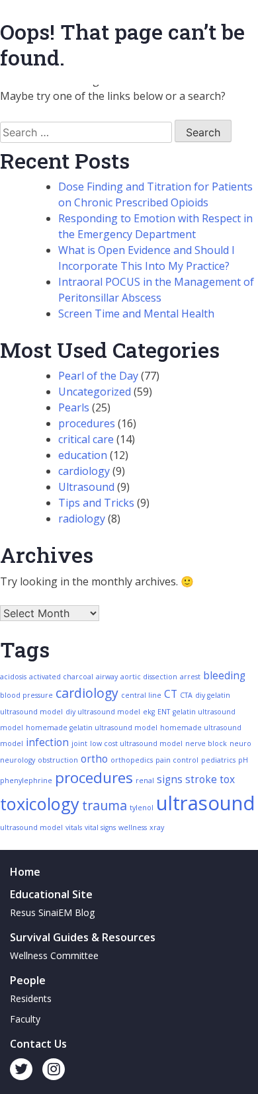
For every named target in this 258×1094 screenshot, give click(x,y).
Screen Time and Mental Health (136, 313)
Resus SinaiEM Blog (52, 912)
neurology (17, 760)
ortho (94, 759)
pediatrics (218, 760)
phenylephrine (26, 780)
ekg (149, 711)
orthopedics (131, 760)
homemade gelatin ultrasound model (91, 727)
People (28, 980)
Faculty (25, 1019)
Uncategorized (94, 391)
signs (170, 779)
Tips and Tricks (96, 502)
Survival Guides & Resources (82, 937)
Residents (31, 998)
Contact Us (38, 1043)
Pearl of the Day (98, 375)
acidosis (13, 676)
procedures (86, 423)
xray (157, 827)
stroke (201, 779)
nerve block (206, 743)
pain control (176, 760)
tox (227, 779)
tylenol (141, 807)
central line (141, 695)
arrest (190, 676)
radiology (81, 518)
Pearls (73, 407)
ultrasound (205, 803)
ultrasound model (31, 827)
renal (145, 780)
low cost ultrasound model (136, 743)
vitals (73, 827)
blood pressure (26, 695)
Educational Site (51, 894)
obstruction (58, 760)
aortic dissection (148, 676)
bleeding (224, 676)
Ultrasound (86, 487)
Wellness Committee (54, 955)
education (82, 455)
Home (25, 871)
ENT (163, 711)
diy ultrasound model (102, 711)
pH (243, 760)
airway (107, 676)
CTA (186, 695)
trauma (104, 805)
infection (47, 742)
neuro (240, 743)
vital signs (100, 827)
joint (79, 743)
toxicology (39, 803)
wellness (132, 827)
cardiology (84, 471)
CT (170, 694)
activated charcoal (61, 676)
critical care (86, 439)
